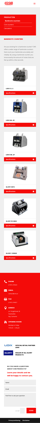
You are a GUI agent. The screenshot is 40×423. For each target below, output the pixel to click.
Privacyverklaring (14, 420)
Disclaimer (26, 420)
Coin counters (9, 25)
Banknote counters (12, 21)
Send (31, 410)
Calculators (8, 28)
